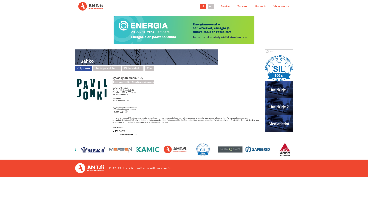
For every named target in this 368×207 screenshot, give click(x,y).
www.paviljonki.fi (120, 88)
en (210, 6)
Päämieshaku (132, 68)
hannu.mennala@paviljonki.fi (124, 110)
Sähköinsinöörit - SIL (128, 135)
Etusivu (225, 6)
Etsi (149, 68)
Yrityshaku (83, 68)
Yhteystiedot (281, 6)
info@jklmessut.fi (120, 94)
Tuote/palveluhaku (107, 68)
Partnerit (260, 6)
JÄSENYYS (120, 131)
